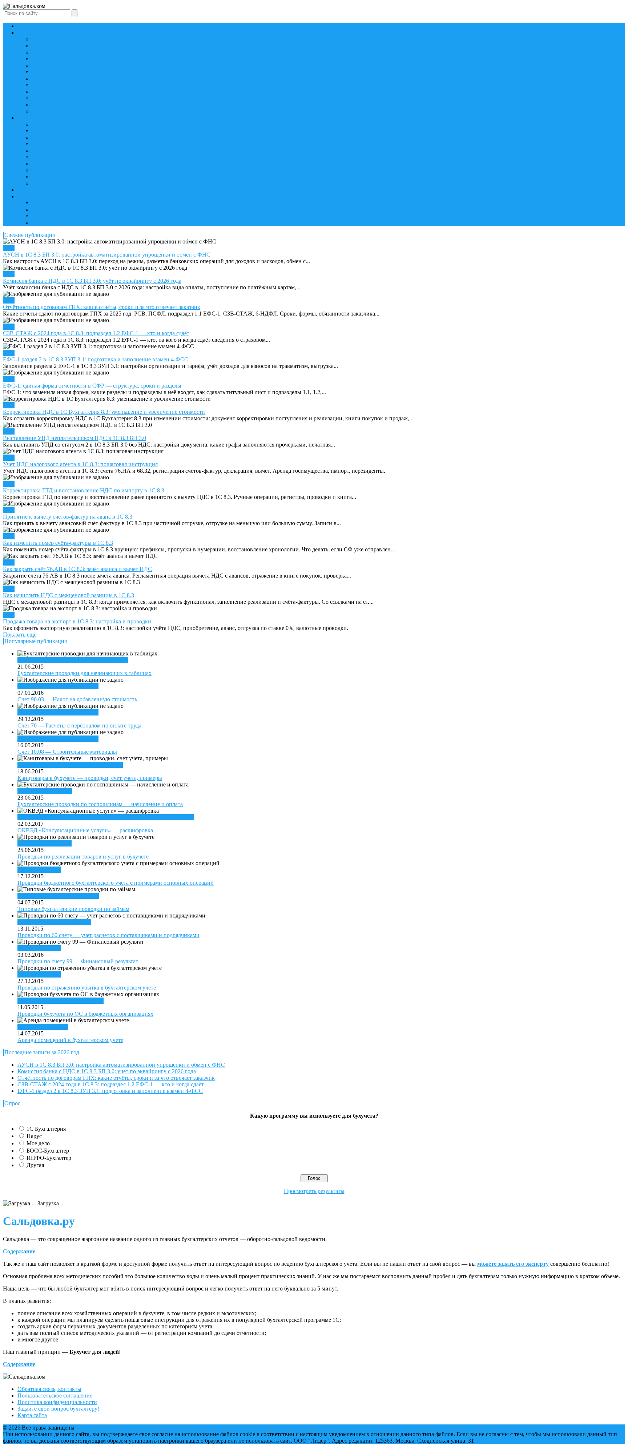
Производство (49, 72)
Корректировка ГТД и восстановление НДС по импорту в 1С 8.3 (83, 490)
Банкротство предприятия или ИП (75, 216)
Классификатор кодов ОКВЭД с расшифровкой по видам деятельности (105, 817)
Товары (41, 46)
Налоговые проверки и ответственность (82, 183)
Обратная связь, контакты (49, 1389)
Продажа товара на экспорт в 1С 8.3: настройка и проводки (77, 621)
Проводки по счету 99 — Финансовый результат (77, 961)
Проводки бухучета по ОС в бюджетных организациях (85, 1014)
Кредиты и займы (54, 85)
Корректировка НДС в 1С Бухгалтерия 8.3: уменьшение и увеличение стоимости (104, 412)
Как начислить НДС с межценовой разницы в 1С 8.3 (68, 595)
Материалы (46, 52)
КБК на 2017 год (52, 163)
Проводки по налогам (44, 791)
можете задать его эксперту (513, 1264)
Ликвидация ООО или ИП (65, 209)
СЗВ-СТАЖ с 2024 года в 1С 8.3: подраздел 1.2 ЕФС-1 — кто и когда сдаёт (96, 333)
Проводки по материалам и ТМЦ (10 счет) (70, 765)
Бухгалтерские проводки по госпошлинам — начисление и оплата (100, 804)
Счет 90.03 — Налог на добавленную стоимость (77, 699)
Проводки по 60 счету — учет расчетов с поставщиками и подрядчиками (108, 935)
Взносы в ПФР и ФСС (60, 150)
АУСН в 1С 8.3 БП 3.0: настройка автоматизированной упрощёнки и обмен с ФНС (106, 254)
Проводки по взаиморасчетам (54, 922)
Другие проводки (54, 111)
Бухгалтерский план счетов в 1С (57, 686)
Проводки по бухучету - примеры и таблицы (72, 660)
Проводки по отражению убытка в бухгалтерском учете (86, 987)
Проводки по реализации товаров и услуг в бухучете (83, 856)
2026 (9, 248)
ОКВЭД (42, 222)
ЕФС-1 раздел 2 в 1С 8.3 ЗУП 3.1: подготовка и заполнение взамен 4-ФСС (95, 359)
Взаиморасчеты (51, 105)
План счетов (32, 26)
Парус (34, 1136)
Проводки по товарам (44, 843)
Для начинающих (53, 39)
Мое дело (38, 1143)
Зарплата (43, 98)
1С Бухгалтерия (46, 1129)
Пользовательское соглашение (54, 1395)
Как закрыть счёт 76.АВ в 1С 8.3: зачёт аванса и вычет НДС (77, 569)
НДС (38, 137)
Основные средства (56, 59)
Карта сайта (32, 1415)
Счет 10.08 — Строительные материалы (67, 752)
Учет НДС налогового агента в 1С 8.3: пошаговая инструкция (80, 464)
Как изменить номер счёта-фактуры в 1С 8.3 (58, 543)
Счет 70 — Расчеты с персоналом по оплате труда (79, 725)
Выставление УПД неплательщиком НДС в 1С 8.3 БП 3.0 (74, 438)
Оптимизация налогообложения (72, 177)
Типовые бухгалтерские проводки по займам (73, 909)
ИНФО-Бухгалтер (49, 1158)
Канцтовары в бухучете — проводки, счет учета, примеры (89, 778)
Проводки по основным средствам (60, 1001)
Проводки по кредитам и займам (58, 896)
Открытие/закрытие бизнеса (52, 196)
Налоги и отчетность (43, 118)
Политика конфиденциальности (57, 1402)
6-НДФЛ (42, 144)
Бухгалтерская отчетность (64, 124)
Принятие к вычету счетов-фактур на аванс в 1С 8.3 (67, 517)
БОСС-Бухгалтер (48, 1150)
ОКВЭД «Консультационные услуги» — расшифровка (85, 830)
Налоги (41, 78)
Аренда (41, 91)
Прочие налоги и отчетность (67, 170)
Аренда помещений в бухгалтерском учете (70, 1040)
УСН (38, 157)
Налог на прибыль (55, 131)
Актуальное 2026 (38, 190)
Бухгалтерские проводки (48, 32)
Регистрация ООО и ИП (62, 203)
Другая (35, 1165)
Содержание (19, 1251)
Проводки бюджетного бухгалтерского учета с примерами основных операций (115, 883)
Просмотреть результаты (314, 1191)
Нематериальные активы (63, 65)
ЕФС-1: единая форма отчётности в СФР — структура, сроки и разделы (92, 385)
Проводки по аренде (42, 1027)
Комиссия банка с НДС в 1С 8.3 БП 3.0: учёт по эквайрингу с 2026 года (92, 281)
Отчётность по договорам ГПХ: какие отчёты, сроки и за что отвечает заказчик (101, 307)
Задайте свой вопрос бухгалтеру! (58, 1409)
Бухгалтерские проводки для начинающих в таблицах (84, 673)
